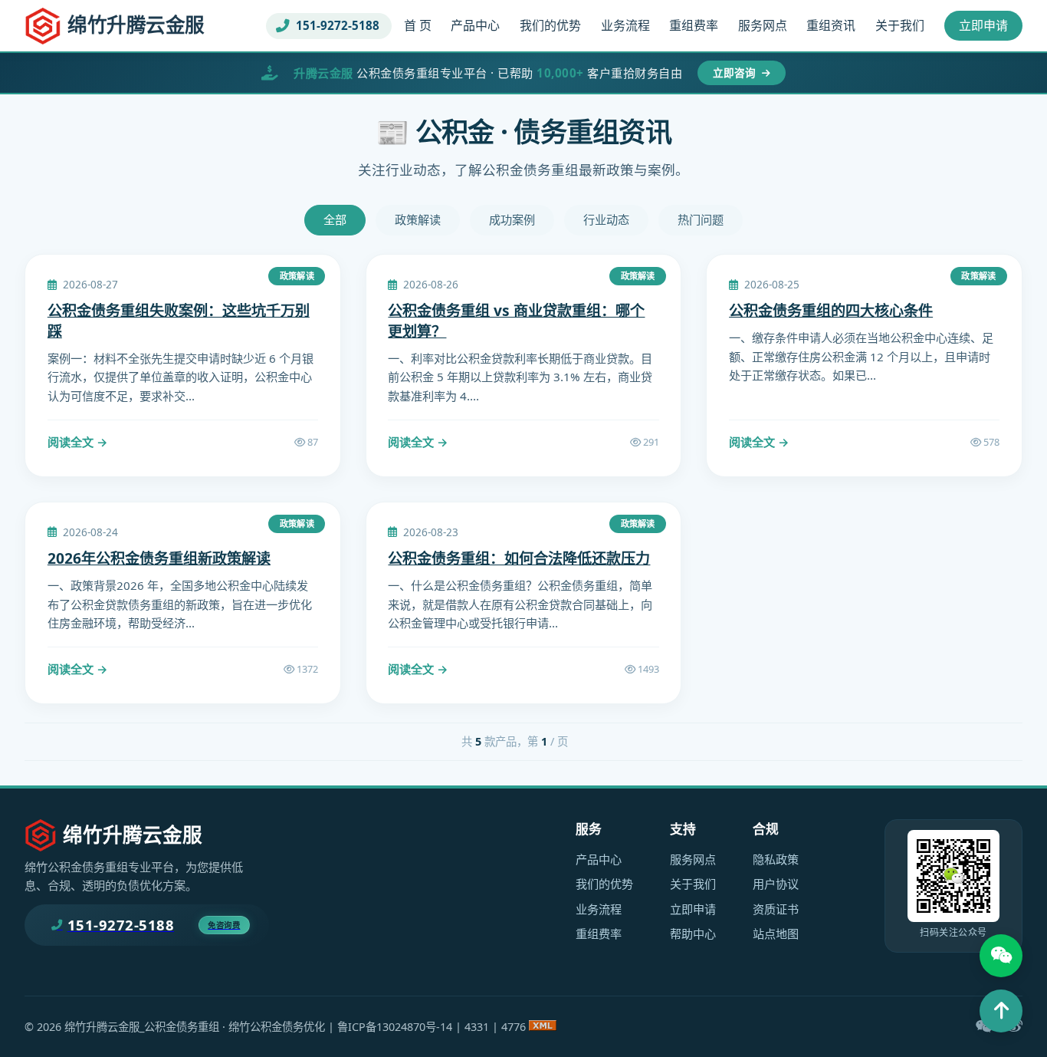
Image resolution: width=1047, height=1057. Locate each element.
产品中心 (475, 25)
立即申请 (983, 25)
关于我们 (899, 25)
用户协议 (776, 883)
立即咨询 (736, 72)
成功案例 (512, 219)
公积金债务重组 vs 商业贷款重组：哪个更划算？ (516, 320)
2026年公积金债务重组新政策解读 (159, 558)
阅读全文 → (78, 441)
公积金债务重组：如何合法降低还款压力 (519, 558)
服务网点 (762, 25)
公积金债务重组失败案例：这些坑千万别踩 (179, 320)
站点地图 (776, 933)
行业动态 (606, 219)
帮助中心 (693, 933)
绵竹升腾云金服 (136, 25)
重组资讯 (830, 25)
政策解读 (418, 219)
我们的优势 (550, 25)
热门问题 (701, 219)
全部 (334, 219)
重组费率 (693, 25)
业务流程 (625, 25)
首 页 (418, 25)
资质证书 (776, 909)
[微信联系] (1001, 955)
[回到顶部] (1001, 1010)
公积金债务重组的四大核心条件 (831, 310)
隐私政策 (776, 859)
